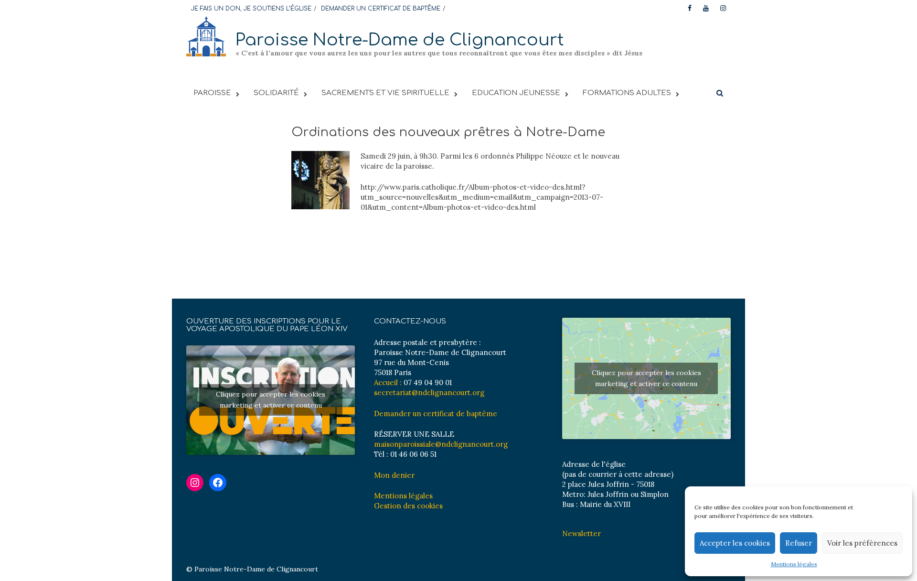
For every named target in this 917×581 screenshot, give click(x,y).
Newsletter (581, 533)
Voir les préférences (862, 543)
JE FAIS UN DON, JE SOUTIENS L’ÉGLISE (251, 8)
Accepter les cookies (735, 543)
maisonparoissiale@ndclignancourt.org (441, 444)
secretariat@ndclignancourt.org (429, 392)
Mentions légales (794, 564)
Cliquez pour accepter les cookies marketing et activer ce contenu (270, 399)
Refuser (798, 543)
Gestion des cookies (408, 505)
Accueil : (388, 382)
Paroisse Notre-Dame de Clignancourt (399, 40)
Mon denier (394, 475)
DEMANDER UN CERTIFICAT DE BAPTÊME (380, 8)
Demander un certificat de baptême (435, 413)
